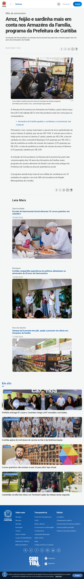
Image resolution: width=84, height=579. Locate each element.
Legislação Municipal (42, 534)
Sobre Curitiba (20, 534)
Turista (17, 531)
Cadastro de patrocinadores (66, 531)
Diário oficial (39, 538)
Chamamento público (64, 520)
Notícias (18, 520)
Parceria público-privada (65, 527)
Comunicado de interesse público (68, 524)
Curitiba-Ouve (39, 531)
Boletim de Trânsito (22, 541)
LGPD (36, 520)
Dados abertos (40, 524)
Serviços (18, 517)
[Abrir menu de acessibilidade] (4, 574)
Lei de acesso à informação (44, 527)
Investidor (19, 527)
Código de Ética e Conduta (44, 545)
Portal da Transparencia (43, 517)
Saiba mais (58, 576)
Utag (36, 541)
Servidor (18, 524)
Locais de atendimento (23, 538)
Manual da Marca (21, 545)
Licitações (60, 517)
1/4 (71, 100)
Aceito (77, 575)
